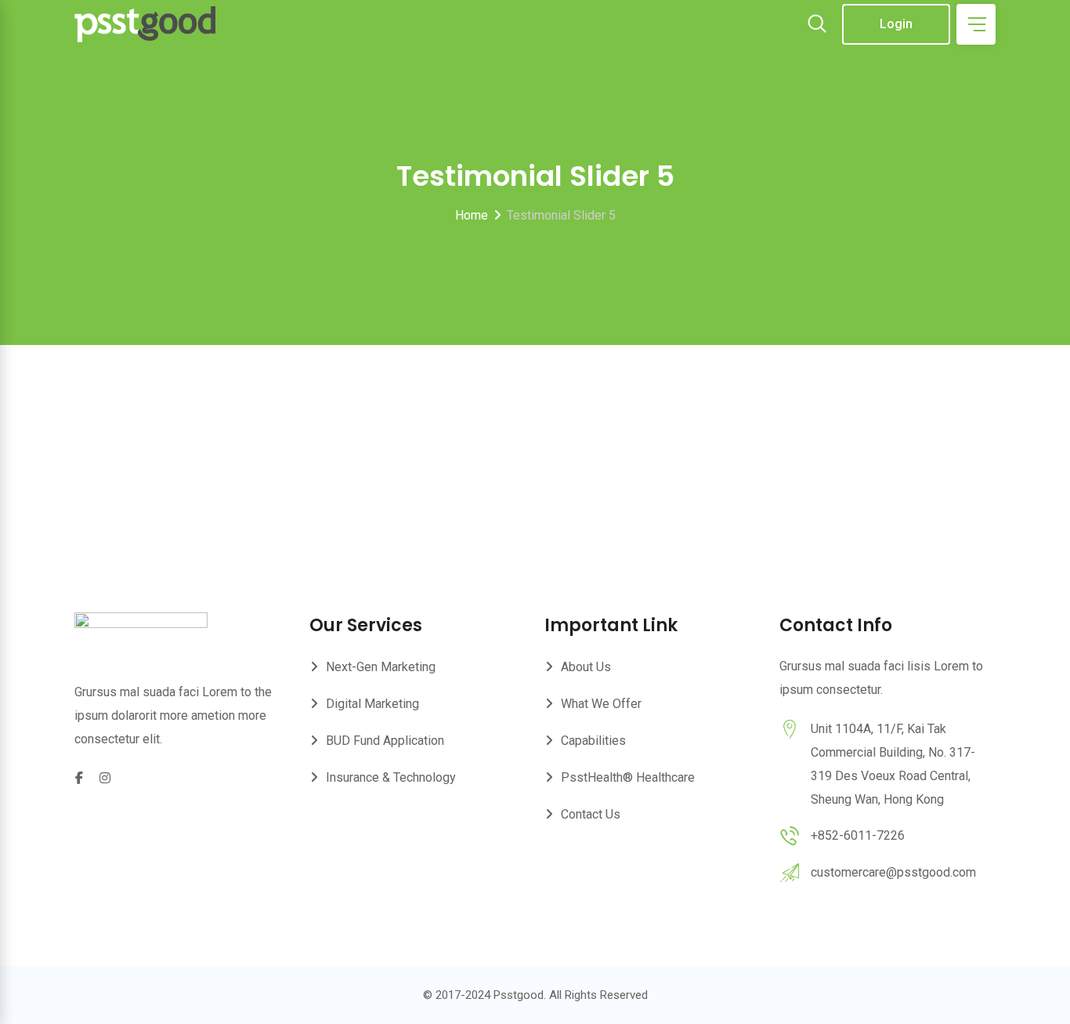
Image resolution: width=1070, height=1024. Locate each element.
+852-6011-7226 (858, 835)
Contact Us (590, 814)
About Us (586, 666)
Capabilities (593, 740)
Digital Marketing (372, 703)
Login (896, 23)
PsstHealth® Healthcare (628, 777)
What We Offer (601, 703)
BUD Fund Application (385, 740)
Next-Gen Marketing (381, 666)
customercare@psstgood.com (893, 872)
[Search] (817, 25)
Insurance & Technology (391, 777)
